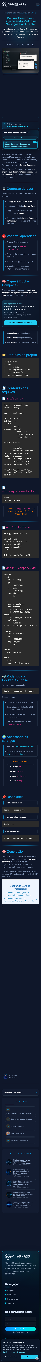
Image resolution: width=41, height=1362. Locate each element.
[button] (38, 5)
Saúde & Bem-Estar (17, 1133)
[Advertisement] (20, 96)
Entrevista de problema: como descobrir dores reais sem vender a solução (22, 1183)
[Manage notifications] (37, 1358)
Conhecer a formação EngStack (20, 322)
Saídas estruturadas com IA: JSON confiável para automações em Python (23, 1203)
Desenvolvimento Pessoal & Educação (18, 1113)
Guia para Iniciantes (17, 1126)
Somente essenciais (11, 1357)
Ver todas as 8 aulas (19, 138)
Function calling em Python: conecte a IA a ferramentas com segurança (21, 1172)
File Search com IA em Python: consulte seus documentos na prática (22, 1161)
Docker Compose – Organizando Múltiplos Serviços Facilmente (17, 145)
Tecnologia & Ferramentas (15, 12)
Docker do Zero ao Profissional (17, 126)
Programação (28, 12)
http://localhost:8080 (16, 754)
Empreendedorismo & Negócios (21, 1119)
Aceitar (29, 1357)
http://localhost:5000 (25, 747)
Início (5, 12)
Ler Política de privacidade (14, 1352)
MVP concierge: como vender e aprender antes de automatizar (23, 1194)
